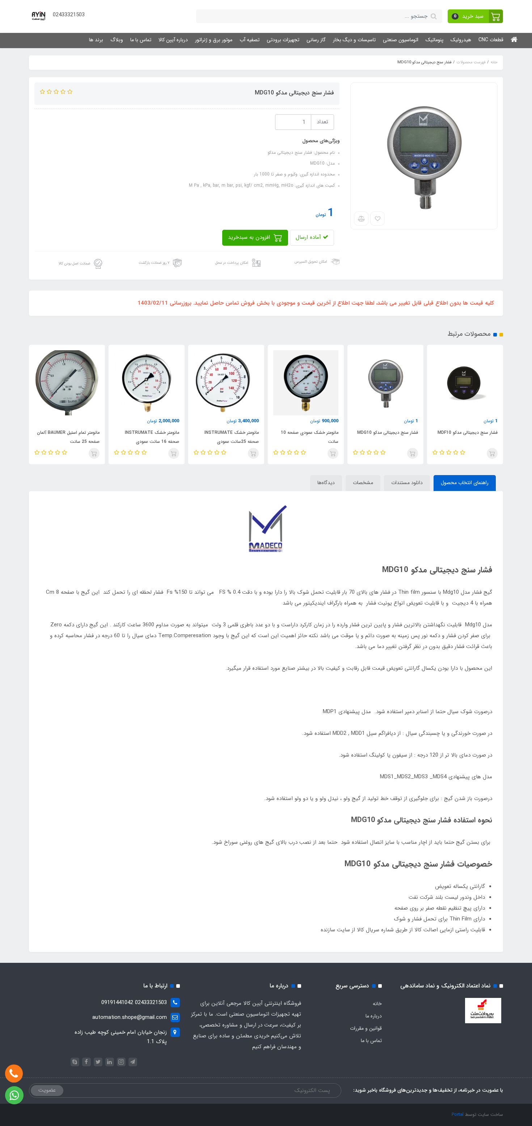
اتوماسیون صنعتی (400, 40)
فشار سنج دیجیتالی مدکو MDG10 (387, 432)
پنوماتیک (434, 40)
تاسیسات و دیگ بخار (354, 40)
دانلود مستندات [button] (407, 483)
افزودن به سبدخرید (250, 237)
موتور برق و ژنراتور (213, 40)
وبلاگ (116, 40)
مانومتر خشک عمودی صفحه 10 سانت (309, 437)
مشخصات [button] (363, 483)
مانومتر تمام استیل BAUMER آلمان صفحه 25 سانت (68, 437)
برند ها (96, 40)
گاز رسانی (316, 40)
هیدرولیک (461, 40)
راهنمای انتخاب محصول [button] (465, 483)
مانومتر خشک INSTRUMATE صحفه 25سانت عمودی (231, 437)
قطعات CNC (490, 40)
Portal (458, 1114)
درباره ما (374, 1016)
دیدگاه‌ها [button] (326, 483)
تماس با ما (140, 40)
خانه (377, 1004)
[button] (475, 16)
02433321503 (69, 14)
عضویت (47, 1090)
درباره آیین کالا (173, 40)
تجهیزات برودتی (283, 40)
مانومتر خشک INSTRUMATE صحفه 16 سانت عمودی (152, 437)
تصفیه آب (249, 40)
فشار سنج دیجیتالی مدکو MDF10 (468, 432)
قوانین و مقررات (366, 1028)
